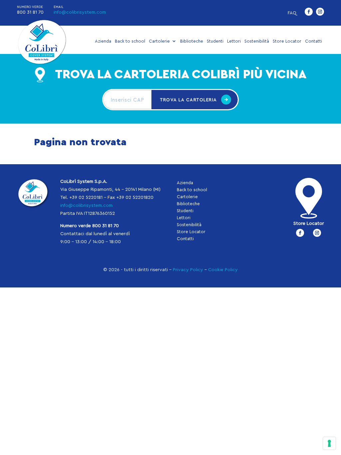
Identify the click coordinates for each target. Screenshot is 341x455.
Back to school (130, 41)
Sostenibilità (256, 41)
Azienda (103, 41)
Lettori (234, 41)
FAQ (292, 13)
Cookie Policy (223, 269)
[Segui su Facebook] (309, 12)
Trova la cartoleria (188, 100)
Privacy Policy (188, 269)
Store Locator (287, 41)
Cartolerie (159, 41)
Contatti (313, 41)
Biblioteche (191, 41)
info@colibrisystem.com (80, 12)
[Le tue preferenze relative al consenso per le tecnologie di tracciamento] (329, 443)
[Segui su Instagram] (320, 12)
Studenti (215, 41)
